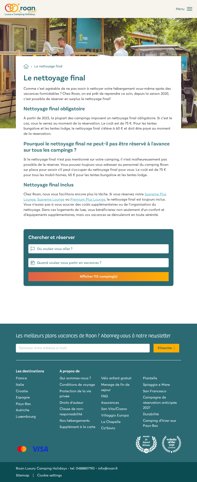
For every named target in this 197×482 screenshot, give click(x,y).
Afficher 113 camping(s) (98, 276)
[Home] (26, 66)
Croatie (22, 391)
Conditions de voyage (77, 384)
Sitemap (22, 475)
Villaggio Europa (115, 415)
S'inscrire (165, 348)
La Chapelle (111, 422)
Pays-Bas (23, 404)
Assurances (110, 402)
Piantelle (150, 378)
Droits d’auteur (71, 402)
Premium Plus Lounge (87, 199)
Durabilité (151, 414)
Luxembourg (26, 416)
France (21, 378)
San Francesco (154, 391)
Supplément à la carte (77, 427)
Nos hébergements (75, 420)
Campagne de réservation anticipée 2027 (160, 402)
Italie (20, 384)
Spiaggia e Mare (156, 384)
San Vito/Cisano (114, 409)
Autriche (22, 410)
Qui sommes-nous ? (75, 378)
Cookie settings (49, 475)
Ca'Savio (108, 428)
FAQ (104, 396)
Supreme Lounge (50, 199)
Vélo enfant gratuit (116, 378)
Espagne (23, 397)
